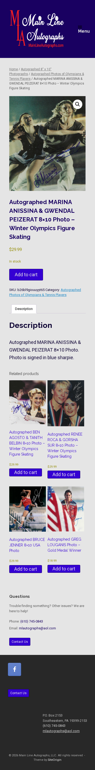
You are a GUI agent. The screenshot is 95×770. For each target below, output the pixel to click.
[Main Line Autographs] (37, 29)
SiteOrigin (54, 760)
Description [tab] (24, 309)
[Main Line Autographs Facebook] (14, 669)
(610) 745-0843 (31, 621)
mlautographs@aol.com (37, 628)
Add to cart (26, 274)
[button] (77, 104)
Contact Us (20, 642)
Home (13, 69)
